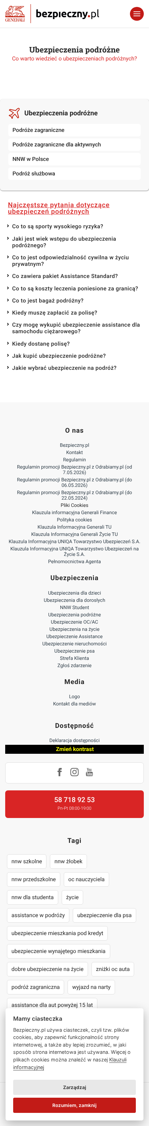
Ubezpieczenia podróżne (61, 113)
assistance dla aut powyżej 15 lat (52, 1005)
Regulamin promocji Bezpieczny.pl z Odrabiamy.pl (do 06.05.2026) (74, 482)
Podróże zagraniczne (38, 130)
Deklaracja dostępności (74, 740)
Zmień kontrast (75, 749)
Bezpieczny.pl (74, 445)
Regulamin (74, 460)
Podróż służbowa (33, 173)
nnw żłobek (68, 861)
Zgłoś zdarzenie (75, 665)
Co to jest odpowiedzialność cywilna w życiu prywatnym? (70, 260)
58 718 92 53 (74, 800)
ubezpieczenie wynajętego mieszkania (58, 951)
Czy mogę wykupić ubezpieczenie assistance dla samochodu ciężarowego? (76, 328)
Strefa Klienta (74, 658)
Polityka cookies (74, 520)
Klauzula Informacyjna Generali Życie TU (74, 534)
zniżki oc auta (113, 969)
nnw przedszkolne (33, 879)
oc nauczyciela (86, 879)
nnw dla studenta (32, 897)
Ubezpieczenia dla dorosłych (74, 600)
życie (72, 897)
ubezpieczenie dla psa (104, 915)
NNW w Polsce (30, 159)
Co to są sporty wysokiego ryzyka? (57, 226)
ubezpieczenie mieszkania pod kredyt (57, 933)
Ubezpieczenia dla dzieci (74, 593)
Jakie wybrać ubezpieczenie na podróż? (64, 368)
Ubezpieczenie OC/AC (74, 622)
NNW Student (74, 607)
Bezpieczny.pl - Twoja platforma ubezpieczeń (52, 13)
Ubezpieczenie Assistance (74, 636)
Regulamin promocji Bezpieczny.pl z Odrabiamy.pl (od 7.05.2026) (74, 469)
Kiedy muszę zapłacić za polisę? (54, 312)
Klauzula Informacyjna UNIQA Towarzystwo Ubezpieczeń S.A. (74, 542)
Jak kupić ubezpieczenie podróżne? (59, 356)
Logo (74, 697)
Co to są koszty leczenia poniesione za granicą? (75, 288)
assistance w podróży (38, 915)
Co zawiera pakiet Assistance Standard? (65, 276)
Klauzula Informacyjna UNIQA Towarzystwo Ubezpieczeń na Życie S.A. (74, 551)
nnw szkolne (26, 861)
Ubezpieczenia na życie (74, 629)
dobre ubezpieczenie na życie (47, 969)
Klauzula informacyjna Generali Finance (74, 513)
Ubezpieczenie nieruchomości (74, 644)
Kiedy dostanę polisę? (41, 343)
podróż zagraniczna (35, 987)
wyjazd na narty (91, 987)
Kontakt (74, 452)
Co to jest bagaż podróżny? (48, 300)
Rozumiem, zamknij (74, 1105)
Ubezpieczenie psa (74, 651)
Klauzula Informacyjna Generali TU (74, 527)
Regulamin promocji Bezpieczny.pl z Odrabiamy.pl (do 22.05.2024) (74, 495)
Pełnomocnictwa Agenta (74, 562)
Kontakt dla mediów (74, 704)
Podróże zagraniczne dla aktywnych (56, 144)
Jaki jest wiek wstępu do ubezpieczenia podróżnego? (64, 242)
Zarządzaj (74, 1087)
